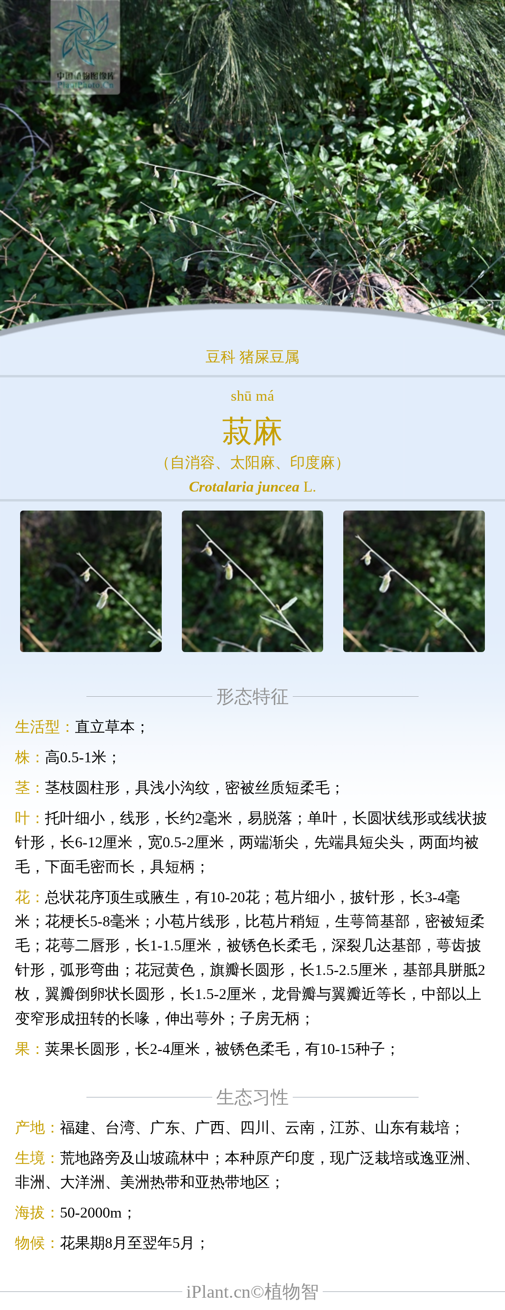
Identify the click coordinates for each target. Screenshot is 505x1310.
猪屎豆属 (269, 357)
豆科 (221, 357)
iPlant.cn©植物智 (252, 1292)
